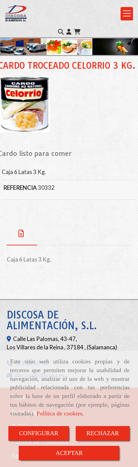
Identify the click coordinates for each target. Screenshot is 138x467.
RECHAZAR (102, 433)
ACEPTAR (69, 453)
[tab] (22, 233)
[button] (69, 31)
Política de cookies (59, 413)
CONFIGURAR (38, 433)
